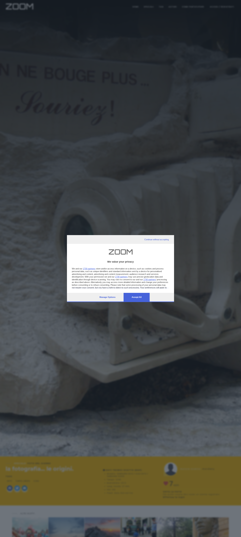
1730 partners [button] (89, 268)
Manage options (107, 297)
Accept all (137, 297)
